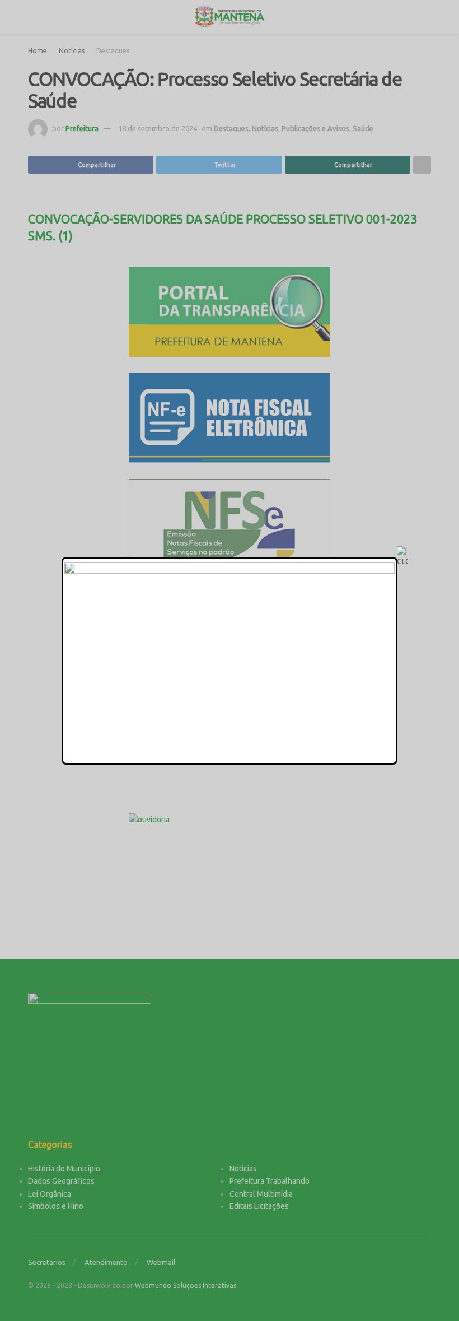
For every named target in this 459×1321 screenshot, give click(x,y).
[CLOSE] (402, 557)
